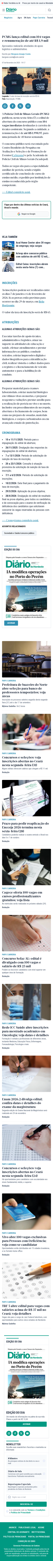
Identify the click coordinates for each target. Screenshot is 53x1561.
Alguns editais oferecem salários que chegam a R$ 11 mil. (25, 768)
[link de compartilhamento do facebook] (12, 106)
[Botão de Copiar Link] (28, 106)
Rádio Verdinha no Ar (12, 3)
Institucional (38, 1532)
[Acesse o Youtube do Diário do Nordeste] (27, 1433)
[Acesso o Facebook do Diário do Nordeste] (15, 1433)
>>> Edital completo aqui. (16, 191)
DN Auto (27, 17)
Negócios (8, 17)
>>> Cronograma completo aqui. (20, 520)
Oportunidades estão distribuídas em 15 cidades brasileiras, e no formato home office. (26, 1249)
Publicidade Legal (27, 1527)
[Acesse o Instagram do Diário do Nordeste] (8, 1433)
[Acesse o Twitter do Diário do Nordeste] (21, 1433)
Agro (20, 17)
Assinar (11, 623)
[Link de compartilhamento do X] (20, 106)
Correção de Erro (26, 1541)
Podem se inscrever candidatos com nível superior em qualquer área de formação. (24, 971)
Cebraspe (18, 155)
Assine (41, 1527)
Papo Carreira (39, 17)
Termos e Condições (36, 1510)
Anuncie (12, 1527)
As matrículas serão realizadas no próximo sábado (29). (24, 903)
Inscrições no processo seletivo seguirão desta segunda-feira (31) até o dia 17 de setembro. (25, 701)
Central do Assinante (18, 1532)
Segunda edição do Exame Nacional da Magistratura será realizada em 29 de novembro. (24, 1111)
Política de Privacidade (21, 1512)
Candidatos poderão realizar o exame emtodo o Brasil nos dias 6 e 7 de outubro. (25, 836)
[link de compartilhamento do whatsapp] (5, 106)
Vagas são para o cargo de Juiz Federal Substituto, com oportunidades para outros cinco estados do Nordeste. (24, 1318)
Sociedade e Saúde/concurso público (19, 533)
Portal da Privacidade (39, 1536)
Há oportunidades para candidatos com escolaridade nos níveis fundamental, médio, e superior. (24, 1180)
